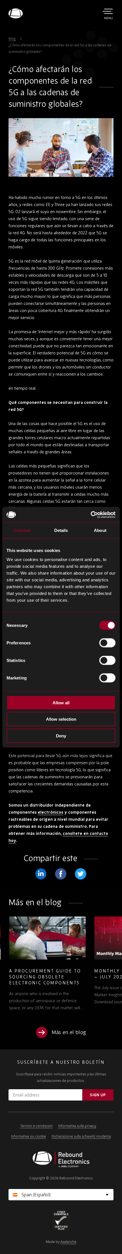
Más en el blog (69, 1032)
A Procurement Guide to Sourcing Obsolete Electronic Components (44, 977)
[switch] (107, 642)
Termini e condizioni (36, 1125)
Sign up (98, 1094)
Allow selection (61, 719)
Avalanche (68, 1241)
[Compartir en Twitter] (80, 874)
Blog (12, 38)
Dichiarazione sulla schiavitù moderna (81, 1136)
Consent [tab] (21, 530)
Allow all (61, 702)
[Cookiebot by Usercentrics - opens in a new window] (90, 514)
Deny (61, 735)
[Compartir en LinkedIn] (41, 874)
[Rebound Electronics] (16, 13)
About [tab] (100, 530)
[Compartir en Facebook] (60, 874)
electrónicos (50, 812)
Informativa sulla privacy (77, 1125)
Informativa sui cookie (28, 1136)
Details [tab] (61, 530)
